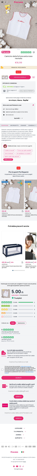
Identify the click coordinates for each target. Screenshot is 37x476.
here (24, 461)
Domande (23, 125)
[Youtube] (17, 466)
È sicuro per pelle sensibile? (25, 150)
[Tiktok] (23, 466)
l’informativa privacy (25, 366)
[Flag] (23, 452)
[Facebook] (14, 466)
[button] (18, 24)
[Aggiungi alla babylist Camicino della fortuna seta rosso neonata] (33, 77)
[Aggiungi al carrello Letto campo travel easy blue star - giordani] (22, 262)
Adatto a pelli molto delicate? (11, 156)
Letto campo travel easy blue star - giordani (12, 266)
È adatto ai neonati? (9, 150)
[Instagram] (20, 466)
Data (12, 323)
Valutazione (21, 323)
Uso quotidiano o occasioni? (23, 153)
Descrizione (4, 125)
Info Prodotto (14, 125)
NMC (21, 469)
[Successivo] (34, 249)
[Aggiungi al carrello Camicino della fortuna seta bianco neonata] (22, 211)
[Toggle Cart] (34, 2)
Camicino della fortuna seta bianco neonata (12, 215)
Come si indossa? (8, 153)
